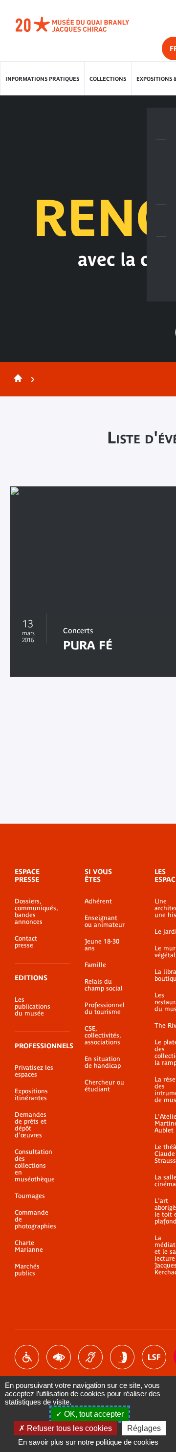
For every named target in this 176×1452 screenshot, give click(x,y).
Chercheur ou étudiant (104, 1086)
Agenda (161, 188)
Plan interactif (161, 253)
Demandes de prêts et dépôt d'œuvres (30, 1125)
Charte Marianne (29, 1246)
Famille (95, 965)
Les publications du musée (32, 1006)
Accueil (16, 379)
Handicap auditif (90, 1357)
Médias (161, 221)
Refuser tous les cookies (68, 1428)
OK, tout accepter (93, 1414)
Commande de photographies (35, 1219)
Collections (107, 79)
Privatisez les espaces (34, 1071)
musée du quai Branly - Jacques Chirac (83, 24)
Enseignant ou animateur (105, 921)
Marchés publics (27, 1270)
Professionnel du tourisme (105, 1008)
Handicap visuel (58, 1357)
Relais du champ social (104, 985)
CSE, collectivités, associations (103, 1035)
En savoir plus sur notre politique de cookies (88, 1442)
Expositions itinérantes (31, 1095)
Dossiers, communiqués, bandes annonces (35, 911)
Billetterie (161, 124)
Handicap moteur (27, 1357)
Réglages (144, 1428)
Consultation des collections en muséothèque (35, 1166)
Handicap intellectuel (122, 1357)
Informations (161, 156)
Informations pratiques (42, 79)
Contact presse (26, 942)
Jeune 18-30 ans (102, 945)
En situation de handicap (103, 1062)
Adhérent (98, 901)
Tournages (30, 1196)
